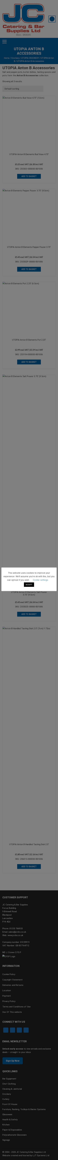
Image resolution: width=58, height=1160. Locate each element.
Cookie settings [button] (40, 580)
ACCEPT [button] (29, 585)
